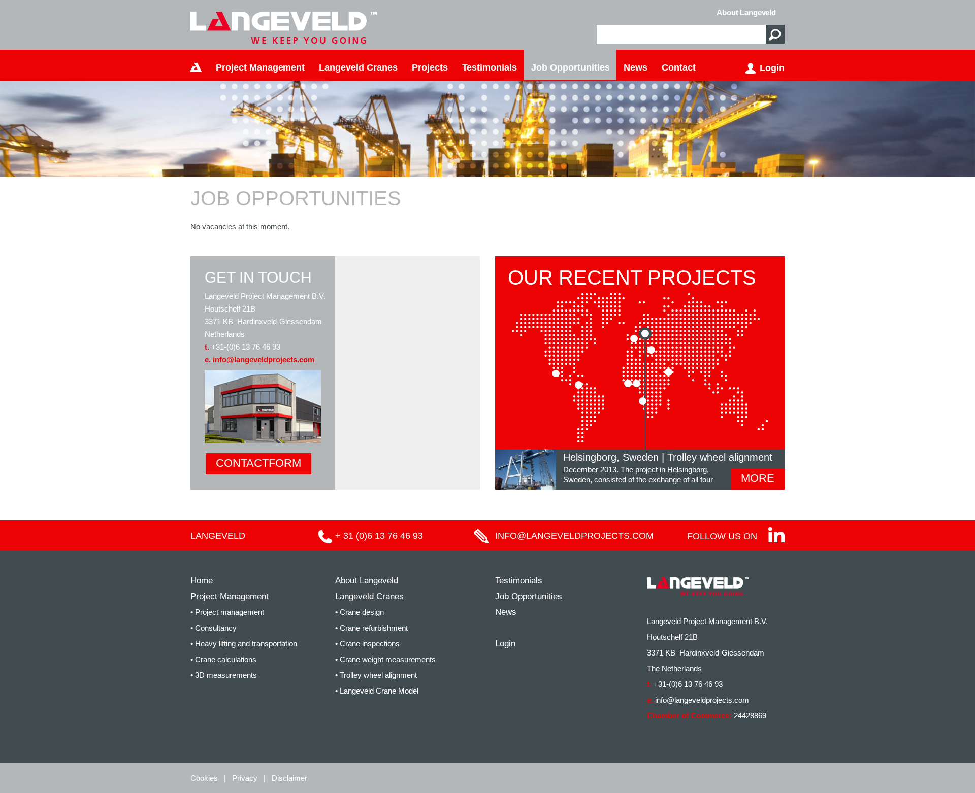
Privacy (244, 778)
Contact (679, 67)
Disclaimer (289, 778)
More (757, 478)
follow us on (722, 536)
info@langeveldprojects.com (263, 359)
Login (772, 68)
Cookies (204, 778)
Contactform (258, 463)
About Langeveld (746, 12)
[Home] (196, 65)
